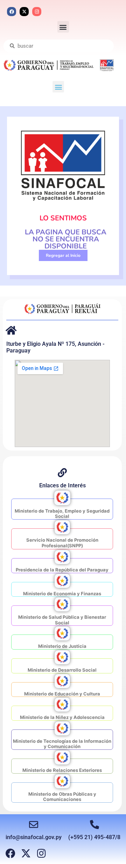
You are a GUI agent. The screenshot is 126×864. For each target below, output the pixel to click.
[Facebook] (11, 11)
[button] (63, 27)
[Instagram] (36, 11)
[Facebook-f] (10, 853)
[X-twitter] (24, 11)
